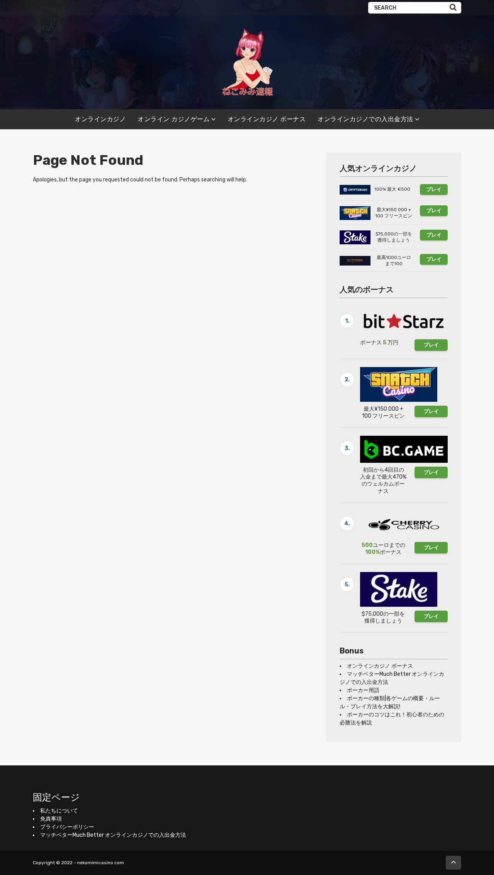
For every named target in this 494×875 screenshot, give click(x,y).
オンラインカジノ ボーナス (267, 119)
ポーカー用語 (363, 690)
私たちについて (59, 810)
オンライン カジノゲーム (174, 119)
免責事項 (51, 819)
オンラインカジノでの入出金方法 (365, 119)
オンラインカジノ (100, 119)
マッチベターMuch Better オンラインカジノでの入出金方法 (113, 835)
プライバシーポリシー (67, 827)
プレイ (434, 189)
